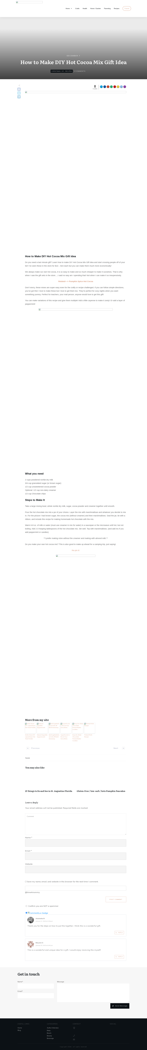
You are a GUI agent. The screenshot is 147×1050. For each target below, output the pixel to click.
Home (20, 1028)
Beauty (49, 1036)
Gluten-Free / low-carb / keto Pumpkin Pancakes (101, 783)
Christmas (56, 71)
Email (28, 851)
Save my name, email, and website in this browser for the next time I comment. (62, 881)
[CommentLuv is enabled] (38, 913)
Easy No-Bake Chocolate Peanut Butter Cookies (76, 737)
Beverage (50, 1038)
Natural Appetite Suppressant (42, 736)
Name (28, 837)
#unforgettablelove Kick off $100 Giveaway (54, 737)
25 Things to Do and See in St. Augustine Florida (50, 783)
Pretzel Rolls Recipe (88, 736)
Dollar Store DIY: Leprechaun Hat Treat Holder (30, 737)
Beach (49, 1033)
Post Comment (116, 899)
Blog (19, 1030)
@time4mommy (32, 892)
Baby (48, 1030)
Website (28, 864)
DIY (63, 71)
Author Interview (53, 1028)
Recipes (68, 71)
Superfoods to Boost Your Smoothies (65, 737)
